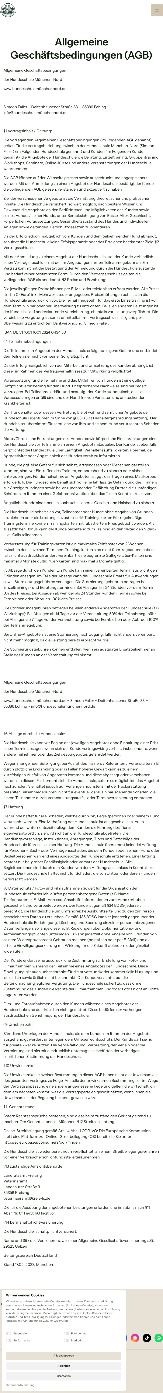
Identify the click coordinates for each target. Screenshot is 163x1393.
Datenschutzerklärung (20, 1385)
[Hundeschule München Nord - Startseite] (8, 10)
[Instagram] (135, 1338)
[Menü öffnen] (157, 10)
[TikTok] (147, 1338)
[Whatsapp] (159, 1338)
